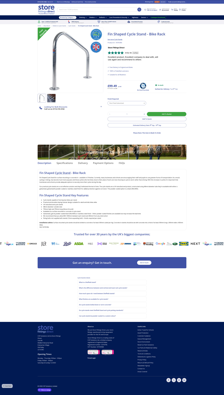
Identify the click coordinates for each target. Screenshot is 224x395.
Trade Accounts (165, 21)
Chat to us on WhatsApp (63, 2)
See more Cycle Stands (115, 39)
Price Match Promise (137, 21)
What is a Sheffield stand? (87, 282)
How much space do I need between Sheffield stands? (97, 293)
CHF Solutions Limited (50, 386)
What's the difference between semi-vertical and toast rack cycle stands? (103, 288)
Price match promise (90, 1)
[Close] (101, 106)
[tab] (44, 163)
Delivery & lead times (77, 1)
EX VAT (157, 2)
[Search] (139, 9)
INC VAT (163, 2)
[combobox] (99, 9)
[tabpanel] (112, 199)
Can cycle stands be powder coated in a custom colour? (97, 316)
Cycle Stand (63, 173)
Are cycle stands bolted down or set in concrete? (95, 305)
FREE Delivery (75, 21)
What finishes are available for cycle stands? (93, 299)
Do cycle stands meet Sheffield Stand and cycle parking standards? (101, 310)
